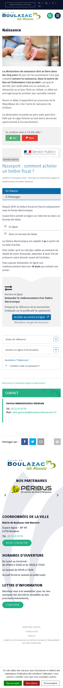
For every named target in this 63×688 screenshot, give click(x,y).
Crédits (31, 636)
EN (46, 3)
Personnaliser (50, 683)
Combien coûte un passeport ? (25, 366)
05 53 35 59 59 (18, 408)
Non (31, 138)
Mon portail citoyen (20, 5)
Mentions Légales (32, 627)
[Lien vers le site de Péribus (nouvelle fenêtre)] (31, 489)
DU (39, 6)
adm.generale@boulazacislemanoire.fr (35, 412)
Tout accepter (13, 683)
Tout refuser (31, 683)
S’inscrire (13, 605)
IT (53, 3)
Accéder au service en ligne (30, 317)
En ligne (12, 226)
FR (39, 3)
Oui (14, 138)
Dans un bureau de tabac (22, 234)
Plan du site (31, 631)
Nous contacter (17, 543)
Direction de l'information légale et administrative (24, 383)
